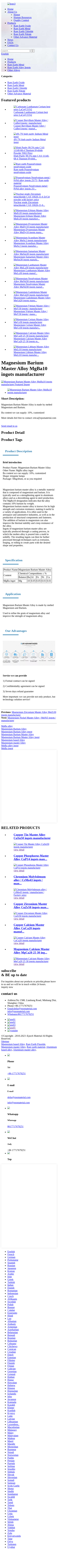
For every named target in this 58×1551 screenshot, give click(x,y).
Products (11, 23)
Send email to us (9, 426)
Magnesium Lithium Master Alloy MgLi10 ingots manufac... (30, 353)
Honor (17, 14)
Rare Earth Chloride (23, 31)
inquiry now (7, 987)
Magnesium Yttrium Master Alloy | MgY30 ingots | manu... (30, 312)
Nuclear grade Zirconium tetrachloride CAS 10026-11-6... (29, 203)
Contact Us (12, 45)
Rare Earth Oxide (22, 25)
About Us (12, 12)
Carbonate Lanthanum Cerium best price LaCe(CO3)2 (31, 113)
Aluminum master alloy (24, 1049)
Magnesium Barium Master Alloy (17, 734)
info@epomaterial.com (18, 1011)
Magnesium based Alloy (13, 740)
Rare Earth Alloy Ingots (19, 67)
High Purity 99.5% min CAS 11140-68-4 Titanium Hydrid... (31, 157)
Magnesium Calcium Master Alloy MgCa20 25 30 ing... (31, 950)
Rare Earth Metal (22, 28)
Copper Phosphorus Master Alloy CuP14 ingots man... (31, 857)
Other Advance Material (25, 37)
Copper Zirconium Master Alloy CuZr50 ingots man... (31, 905)
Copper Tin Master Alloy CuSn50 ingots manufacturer (32, 836)
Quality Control (21, 20)
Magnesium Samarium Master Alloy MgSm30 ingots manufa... (31, 258)
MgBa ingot (7, 748)
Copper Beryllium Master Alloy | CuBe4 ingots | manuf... (30, 127)
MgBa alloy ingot (9, 745)
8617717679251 (20, 1014)
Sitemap (5, 1041)
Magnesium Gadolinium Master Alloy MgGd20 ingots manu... (32, 299)
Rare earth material (36, 1047)
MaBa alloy (7, 726)
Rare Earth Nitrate (22, 34)
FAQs (10, 42)
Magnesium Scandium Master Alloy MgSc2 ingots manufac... (31, 244)
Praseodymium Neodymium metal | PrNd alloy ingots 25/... (31, 187)
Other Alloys (13, 70)
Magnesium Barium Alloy (14, 729)
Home (10, 9)
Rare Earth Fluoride (35, 1044)
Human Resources (23, 17)
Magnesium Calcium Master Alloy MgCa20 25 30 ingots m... (30, 340)
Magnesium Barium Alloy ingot (16, 731)
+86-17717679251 (16, 1073)
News (10, 39)
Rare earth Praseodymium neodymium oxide (26, 171)
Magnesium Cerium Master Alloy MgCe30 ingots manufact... (30, 326)
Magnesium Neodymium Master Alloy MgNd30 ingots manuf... (29, 285)
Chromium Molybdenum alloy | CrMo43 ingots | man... (30, 880)
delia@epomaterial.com (22, 1008)
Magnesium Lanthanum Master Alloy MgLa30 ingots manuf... (32, 272)
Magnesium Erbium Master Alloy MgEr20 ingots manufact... (30, 217)
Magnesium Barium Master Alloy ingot (20, 737)
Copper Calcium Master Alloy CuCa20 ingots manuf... (29, 928)
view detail (19, 849)
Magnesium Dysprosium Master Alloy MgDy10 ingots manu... (29, 231)
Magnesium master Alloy (13, 743)
